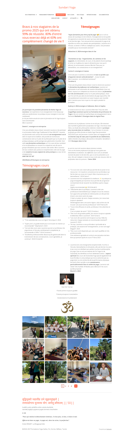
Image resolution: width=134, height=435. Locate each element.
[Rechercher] (81, 18)
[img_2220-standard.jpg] (101, 349)
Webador (109, 429)
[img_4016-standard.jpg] (78, 327)
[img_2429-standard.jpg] (55, 349)
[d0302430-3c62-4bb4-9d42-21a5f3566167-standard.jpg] (55, 327)
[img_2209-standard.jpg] (33, 372)
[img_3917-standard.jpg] (101, 327)
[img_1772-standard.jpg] (78, 372)
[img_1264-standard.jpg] (101, 372)
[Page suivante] (75, 386)
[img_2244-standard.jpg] (78, 349)
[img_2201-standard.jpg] (55, 372)
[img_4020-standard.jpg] (33, 327)
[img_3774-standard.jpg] (33, 349)
